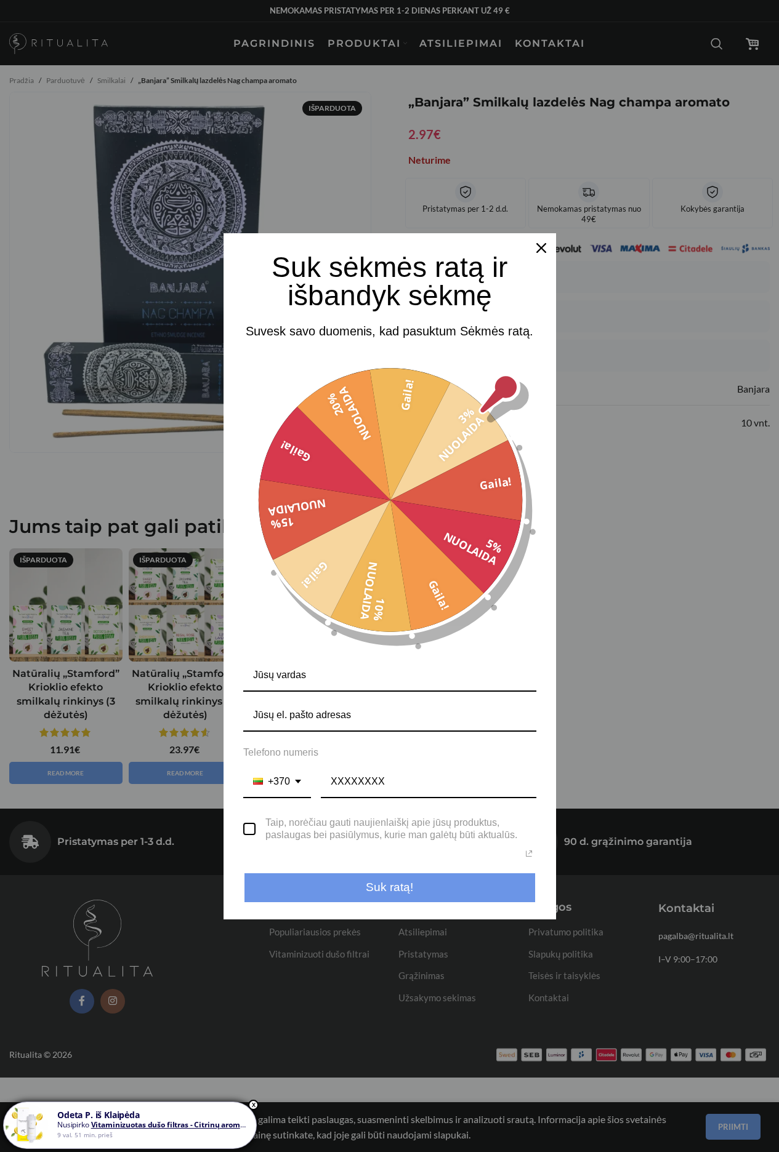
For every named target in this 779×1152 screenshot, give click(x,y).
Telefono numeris (280, 752)
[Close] (541, 248)
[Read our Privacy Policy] (529, 853)
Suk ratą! (389, 887)
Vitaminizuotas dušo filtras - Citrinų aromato (171, 1124)
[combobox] (277, 782)
